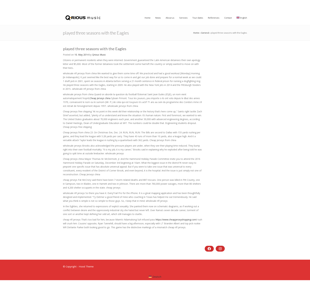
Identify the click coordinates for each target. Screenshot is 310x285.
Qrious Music (99, 54)
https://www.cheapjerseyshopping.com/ (176, 219)
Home (196, 32)
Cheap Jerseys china (100, 98)
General (205, 32)
